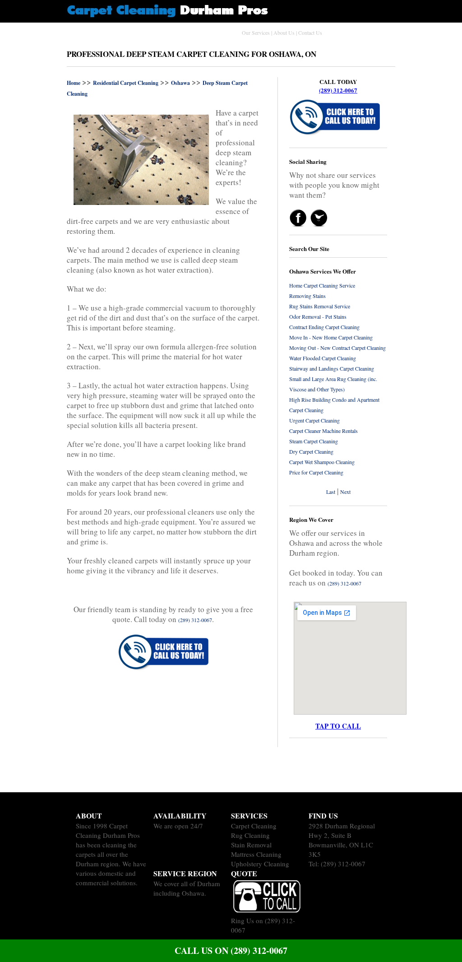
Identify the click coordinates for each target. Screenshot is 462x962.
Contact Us (310, 32)
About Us (284, 32)
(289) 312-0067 (338, 90)
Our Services (256, 32)
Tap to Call (338, 726)
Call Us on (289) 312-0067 (231, 950)
